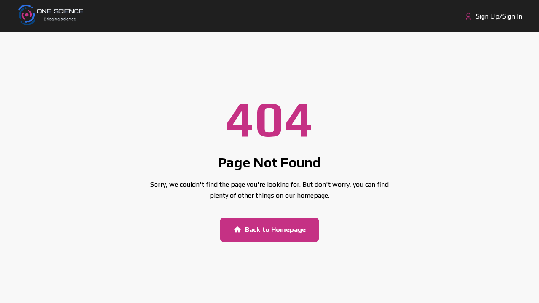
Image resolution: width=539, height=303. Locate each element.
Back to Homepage (275, 230)
